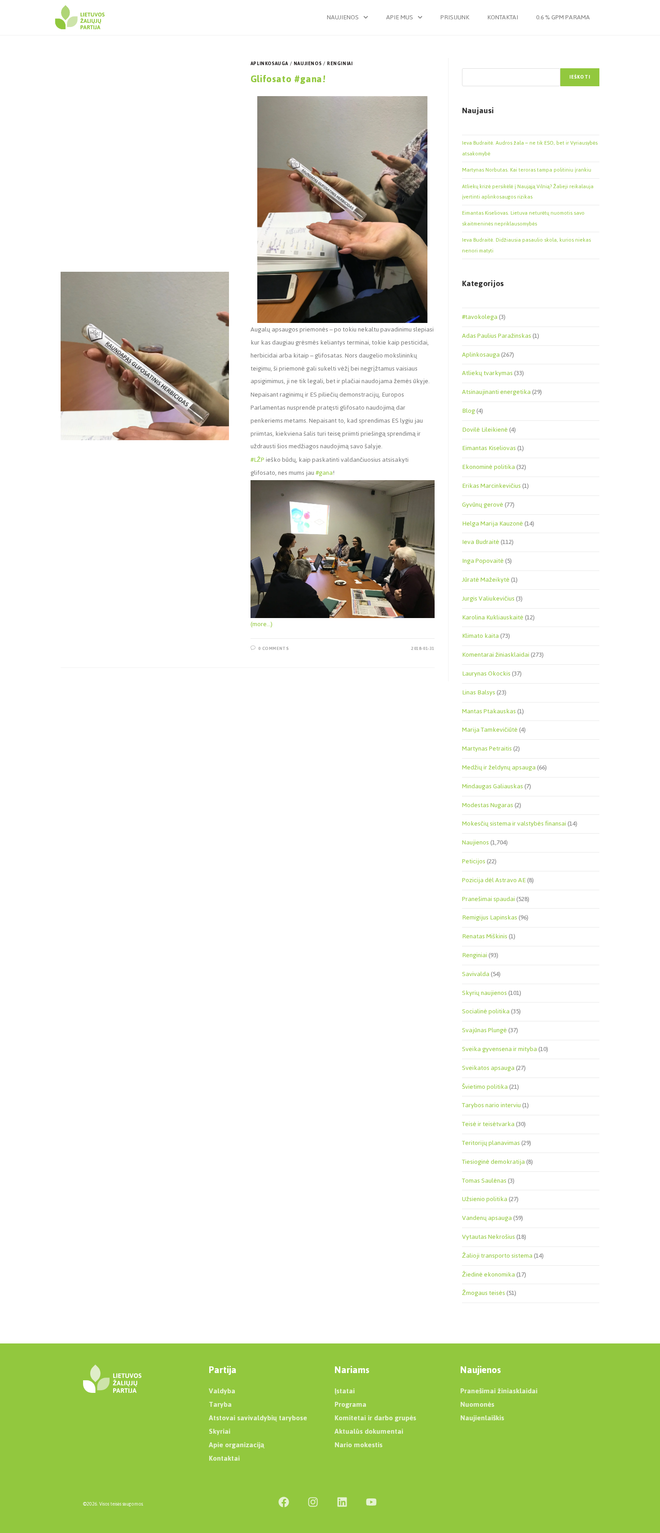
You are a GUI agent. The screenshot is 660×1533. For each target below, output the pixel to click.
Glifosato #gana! (288, 79)
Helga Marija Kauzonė (492, 523)
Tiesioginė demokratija (493, 1162)
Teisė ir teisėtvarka (488, 1124)
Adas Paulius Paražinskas (496, 336)
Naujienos (343, 17)
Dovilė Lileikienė (485, 430)
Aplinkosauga (269, 63)
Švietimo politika (485, 1087)
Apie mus (399, 17)
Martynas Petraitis (487, 748)
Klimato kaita (480, 636)
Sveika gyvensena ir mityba (499, 1049)
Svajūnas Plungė (484, 1030)
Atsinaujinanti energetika (496, 392)
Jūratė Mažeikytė (486, 580)
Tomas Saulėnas (484, 1181)
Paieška (471, 63)
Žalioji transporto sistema (497, 1256)
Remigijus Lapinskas (489, 917)
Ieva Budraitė (480, 542)
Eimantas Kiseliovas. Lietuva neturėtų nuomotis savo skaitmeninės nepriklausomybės (523, 218)
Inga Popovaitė (483, 561)
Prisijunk (454, 17)
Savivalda (475, 974)
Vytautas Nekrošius (488, 1237)
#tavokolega (479, 317)
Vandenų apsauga (487, 1218)
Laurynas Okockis (486, 673)
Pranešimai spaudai (488, 899)
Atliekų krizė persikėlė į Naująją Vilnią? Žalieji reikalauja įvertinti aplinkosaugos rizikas (528, 191)
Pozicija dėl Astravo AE (494, 880)
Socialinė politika (486, 1011)
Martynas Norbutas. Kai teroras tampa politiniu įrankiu (526, 170)
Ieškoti (579, 77)
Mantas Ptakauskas (489, 711)
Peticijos (473, 861)
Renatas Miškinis (484, 936)
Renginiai (339, 63)
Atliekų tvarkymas (487, 373)
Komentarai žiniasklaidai (495, 655)
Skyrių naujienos (484, 993)
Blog (468, 411)
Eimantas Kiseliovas (489, 448)
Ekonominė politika (488, 467)
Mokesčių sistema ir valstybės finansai (514, 823)
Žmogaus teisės (483, 1293)
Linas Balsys (478, 692)
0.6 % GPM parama (563, 17)
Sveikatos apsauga (488, 1068)
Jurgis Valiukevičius (488, 598)
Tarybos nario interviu (491, 1105)
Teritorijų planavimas (491, 1143)
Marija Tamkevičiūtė (490, 730)
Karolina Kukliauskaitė (493, 617)
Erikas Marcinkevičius (491, 486)
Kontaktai (502, 17)
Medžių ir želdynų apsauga (499, 767)
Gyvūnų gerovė (482, 505)
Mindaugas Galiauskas (492, 786)
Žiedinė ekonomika (488, 1274)
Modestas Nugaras (487, 805)
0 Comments (273, 648)
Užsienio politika (484, 1199)
